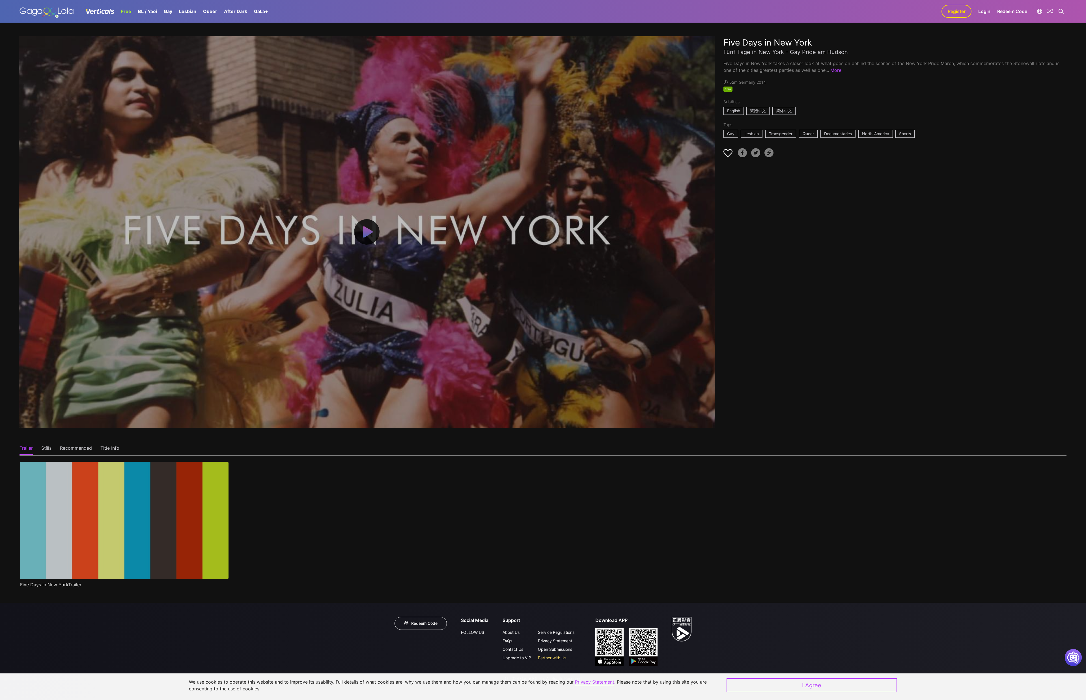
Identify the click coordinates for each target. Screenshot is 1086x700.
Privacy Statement (555, 640)
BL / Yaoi (147, 11)
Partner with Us (552, 657)
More (835, 70)
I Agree (811, 685)
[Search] (1060, 11)
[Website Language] (1039, 11)
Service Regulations (556, 632)
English (733, 110)
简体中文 (784, 110)
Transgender (780, 133)
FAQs (507, 640)
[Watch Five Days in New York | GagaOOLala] (47, 11)
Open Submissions (555, 649)
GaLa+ (261, 11)
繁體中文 (758, 110)
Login (984, 11)
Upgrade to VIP (517, 657)
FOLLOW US (472, 632)
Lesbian (187, 11)
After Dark (235, 11)
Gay (168, 11)
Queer (210, 11)
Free (126, 11)
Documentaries (838, 133)
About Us (511, 632)
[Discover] (1050, 11)
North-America (875, 133)
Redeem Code (1012, 11)
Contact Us (513, 649)
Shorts (905, 133)
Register (957, 11)
